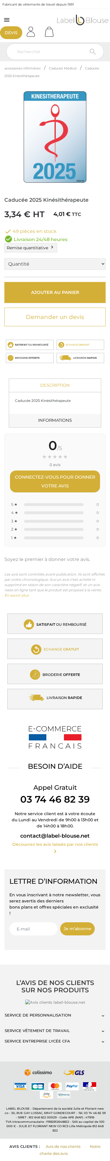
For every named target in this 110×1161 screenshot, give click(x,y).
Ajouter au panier (55, 292)
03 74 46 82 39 (55, 799)
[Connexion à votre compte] (33, 30)
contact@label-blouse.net (55, 836)
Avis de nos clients (63, 1146)
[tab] (55, 386)
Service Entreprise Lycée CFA (37, 1041)
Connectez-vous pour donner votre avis (55, 481)
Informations (55, 420)
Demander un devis (55, 316)
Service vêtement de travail (37, 1030)
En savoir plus (16, 595)
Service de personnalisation (38, 1015)
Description (55, 385)
